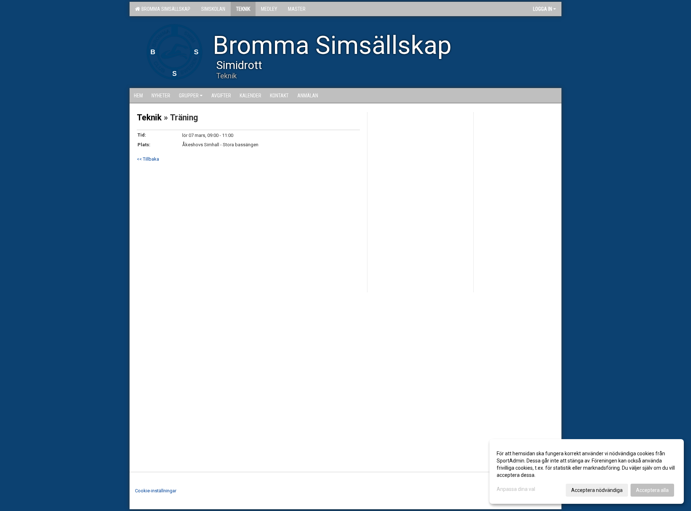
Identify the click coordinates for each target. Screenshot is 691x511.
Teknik (149, 118)
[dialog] (586, 471)
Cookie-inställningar (155, 490)
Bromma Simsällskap (164, 9)
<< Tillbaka (148, 159)
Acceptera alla (652, 490)
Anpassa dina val (516, 489)
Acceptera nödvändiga (597, 490)
